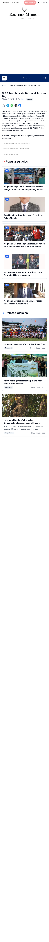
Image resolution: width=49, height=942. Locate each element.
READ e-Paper (30, 2)
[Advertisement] (24, 47)
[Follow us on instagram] (43, 2)
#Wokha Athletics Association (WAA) (16, 149)
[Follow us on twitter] (41, 2)
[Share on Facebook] (19, 105)
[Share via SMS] (15, 105)
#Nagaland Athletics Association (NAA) (16, 143)
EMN (22, 99)
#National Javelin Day (11, 154)
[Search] (44, 78)
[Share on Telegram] (7, 105)
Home (4, 85)
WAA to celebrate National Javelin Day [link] (25, 85)
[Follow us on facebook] (38, 2)
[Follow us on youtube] (46, 2)
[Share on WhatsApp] (11, 105)
